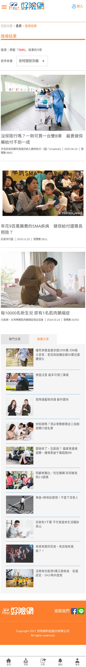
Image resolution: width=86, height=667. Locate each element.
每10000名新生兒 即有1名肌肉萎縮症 (35, 313)
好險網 (26, 6)
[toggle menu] (4, 7)
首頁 (19, 25)
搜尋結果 (31, 25)
